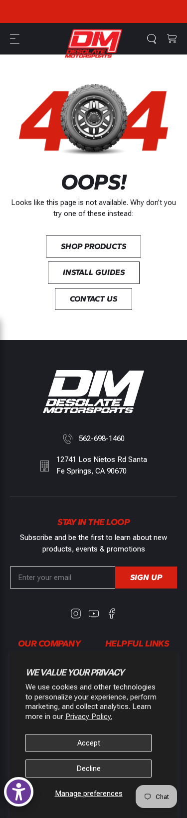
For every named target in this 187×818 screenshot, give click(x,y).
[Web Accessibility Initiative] (18, 791)
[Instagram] (76, 613)
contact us (93, 299)
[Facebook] (112, 613)
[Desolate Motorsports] (94, 43)
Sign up (146, 577)
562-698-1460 (102, 438)
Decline (88, 768)
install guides (94, 272)
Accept (88, 743)
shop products (93, 246)
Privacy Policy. (88, 716)
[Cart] (172, 39)
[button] (16, 39)
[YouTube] (94, 613)
